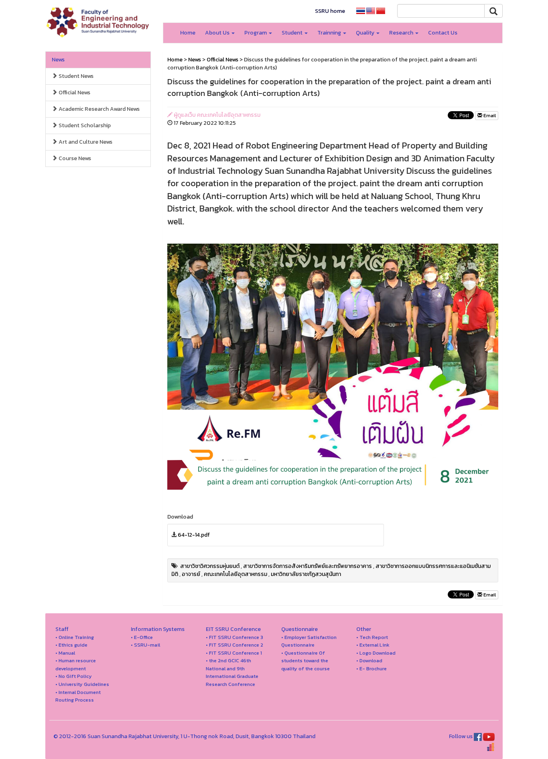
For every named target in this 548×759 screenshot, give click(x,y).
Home (187, 32)
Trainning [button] (329, 32)
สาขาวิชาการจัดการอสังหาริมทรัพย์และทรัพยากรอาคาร (307, 566)
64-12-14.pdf (194, 535)
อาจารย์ (191, 574)
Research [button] (401, 32)
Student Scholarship (84, 125)
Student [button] (293, 32)
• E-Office (142, 637)
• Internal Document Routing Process (78, 696)
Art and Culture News (84, 142)
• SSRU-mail (145, 645)
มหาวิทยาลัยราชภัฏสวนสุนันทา (306, 574)
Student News (75, 76)
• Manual (65, 653)
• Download (369, 660)
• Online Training (74, 637)
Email (489, 115)
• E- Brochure (371, 668)
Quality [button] (365, 32)
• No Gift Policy (73, 676)
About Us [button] (218, 32)
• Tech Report (372, 637)
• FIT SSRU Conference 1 (234, 653)
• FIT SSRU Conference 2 (234, 645)
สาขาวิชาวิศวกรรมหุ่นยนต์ (209, 566)
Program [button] (256, 32)
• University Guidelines (82, 684)
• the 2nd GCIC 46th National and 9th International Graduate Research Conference (232, 672)
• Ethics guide (71, 645)
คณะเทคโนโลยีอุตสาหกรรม (235, 574)
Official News (73, 92)
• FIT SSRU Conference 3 (234, 637)
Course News (74, 158)
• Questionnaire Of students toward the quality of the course (305, 660)
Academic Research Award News (98, 109)
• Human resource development (75, 664)
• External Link (373, 645)
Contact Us (442, 32)
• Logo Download (376, 653)
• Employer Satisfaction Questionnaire (309, 641)
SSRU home (330, 11)
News (58, 59)
